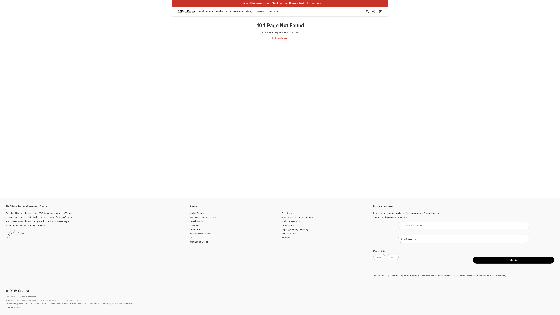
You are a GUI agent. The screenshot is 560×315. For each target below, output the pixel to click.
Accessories (235, 11)
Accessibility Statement (99, 304)
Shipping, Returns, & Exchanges (295, 229)
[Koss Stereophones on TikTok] (23, 290)
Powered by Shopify (13, 307)
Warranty (285, 238)
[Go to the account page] (374, 11)
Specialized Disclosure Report (120, 304)
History (249, 11)
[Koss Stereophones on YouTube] (27, 290)
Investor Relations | (69, 304)
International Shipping (200, 242)
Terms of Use (23, 304)
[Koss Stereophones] (186, 11)
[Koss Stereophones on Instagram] (19, 290)
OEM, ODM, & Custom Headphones (297, 217)
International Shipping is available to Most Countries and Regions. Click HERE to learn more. (280, 3)
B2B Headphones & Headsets (203, 217)
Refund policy (287, 225)
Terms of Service (288, 233)
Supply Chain (55, 304)
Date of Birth (379, 251)
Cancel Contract (197, 221)
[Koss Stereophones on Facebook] (7, 290)
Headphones (205, 11)
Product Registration (290, 221)
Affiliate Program (197, 213)
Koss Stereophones (28, 297)
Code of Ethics (82, 304)
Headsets (220, 11)
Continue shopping (280, 38)
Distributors (195, 229)
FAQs (192, 238)
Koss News (260, 11)
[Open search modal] (367, 11)
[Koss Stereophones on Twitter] (11, 290)
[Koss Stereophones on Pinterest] (15, 290)
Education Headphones (200, 233)
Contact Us (195, 225)
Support (272, 11)
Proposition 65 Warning (39, 304)
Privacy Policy (500, 276)
